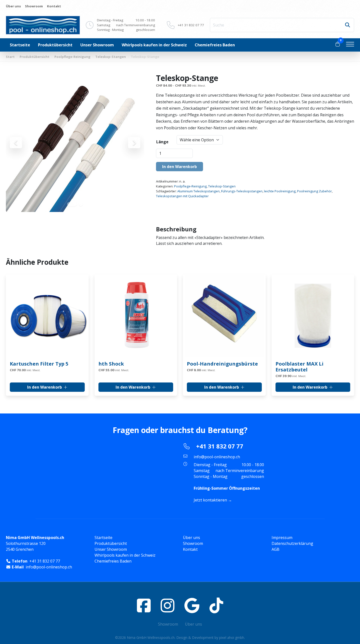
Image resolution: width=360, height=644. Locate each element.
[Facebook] (144, 605)
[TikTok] (216, 605)
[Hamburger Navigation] (350, 45)
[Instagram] (167, 605)
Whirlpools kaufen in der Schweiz (154, 45)
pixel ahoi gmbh (231, 637)
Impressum (282, 537)
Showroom (34, 6)
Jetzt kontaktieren (210, 500)
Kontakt (54, 6)
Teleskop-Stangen (110, 56)
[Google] (191, 605)
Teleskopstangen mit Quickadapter (182, 196)
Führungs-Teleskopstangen (242, 191)
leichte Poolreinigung (280, 191)
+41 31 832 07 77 (191, 25)
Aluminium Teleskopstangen (198, 191)
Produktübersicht (55, 45)
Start (10, 56)
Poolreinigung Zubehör (314, 191)
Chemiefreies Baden (215, 45)
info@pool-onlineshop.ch (217, 457)
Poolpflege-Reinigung (72, 56)
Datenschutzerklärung (292, 543)
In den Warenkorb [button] (44, 387)
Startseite (20, 45)
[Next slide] (134, 142)
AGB (275, 549)
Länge (162, 142)
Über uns (13, 6)
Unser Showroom (97, 45)
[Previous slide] (16, 142)
